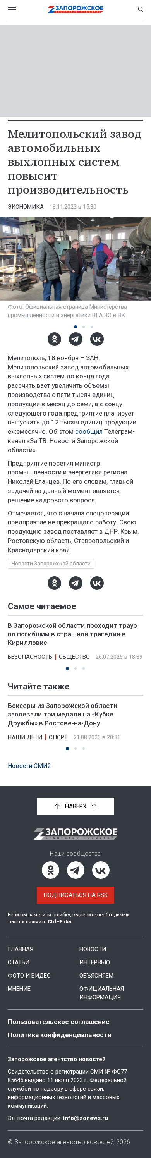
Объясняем (96, 975)
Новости (92, 949)
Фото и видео (29, 975)
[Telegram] (75, 339)
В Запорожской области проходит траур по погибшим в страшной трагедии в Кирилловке (72, 634)
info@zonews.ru (85, 1118)
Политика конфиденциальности (60, 1035)
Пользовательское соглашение (59, 1022)
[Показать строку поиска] (140, 9)
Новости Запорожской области (51, 563)
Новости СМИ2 (29, 766)
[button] (75, 326)
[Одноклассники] (54, 339)
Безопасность (30, 656)
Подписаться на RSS (75, 895)
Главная (20, 949)
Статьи (18, 962)
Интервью (94, 962)
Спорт (58, 737)
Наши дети (25, 737)
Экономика (26, 206)
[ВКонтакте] (97, 339)
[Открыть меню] (12, 9)
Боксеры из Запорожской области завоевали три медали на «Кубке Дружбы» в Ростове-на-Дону (62, 714)
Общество (74, 656)
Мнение (19, 988)
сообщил (89, 431)
